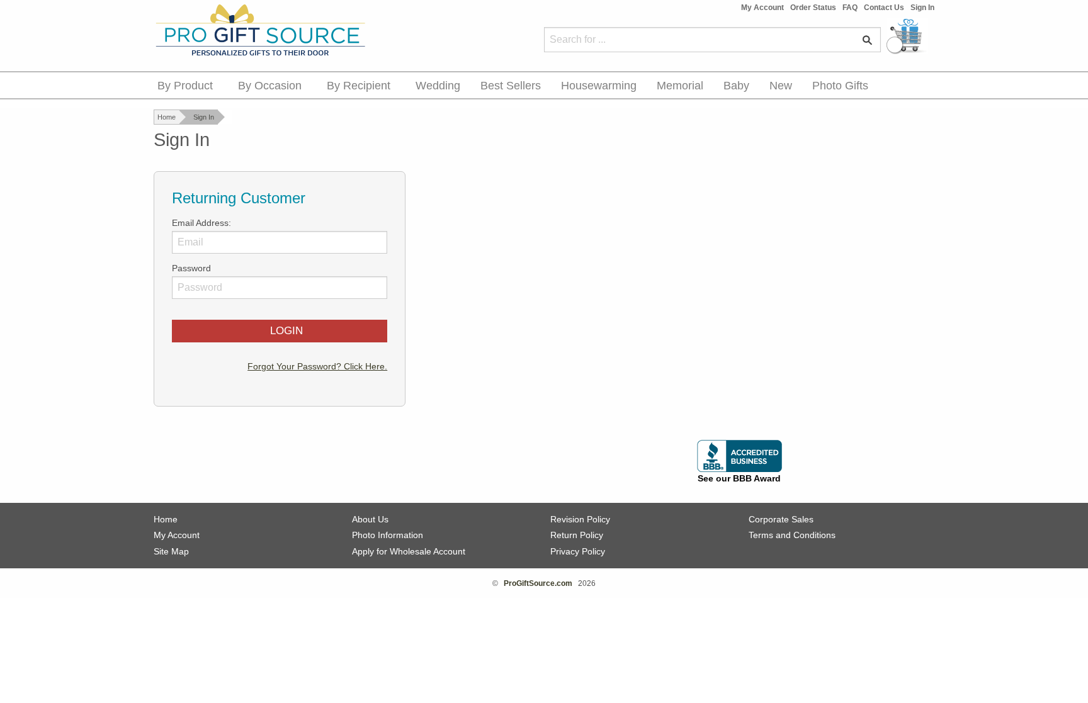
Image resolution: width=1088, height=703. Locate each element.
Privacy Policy (577, 551)
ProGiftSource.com (538, 583)
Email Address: (201, 223)
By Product (185, 85)
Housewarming (599, 85)
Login (283, 331)
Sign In (922, 7)
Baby (736, 85)
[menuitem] (187, 85)
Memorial (680, 85)
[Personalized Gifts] (260, 30)
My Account (762, 7)
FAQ (850, 7)
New (780, 85)
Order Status (813, 7)
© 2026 (544, 583)
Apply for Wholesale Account (408, 551)
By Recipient (358, 85)
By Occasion (270, 85)
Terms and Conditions (792, 535)
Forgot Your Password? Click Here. (317, 366)
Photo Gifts (840, 85)
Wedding (438, 85)
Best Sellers (510, 85)
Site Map (171, 551)
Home (166, 117)
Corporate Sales (781, 519)
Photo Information (387, 535)
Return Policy (576, 535)
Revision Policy (580, 519)
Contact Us (884, 7)
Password (191, 268)
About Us (370, 519)
